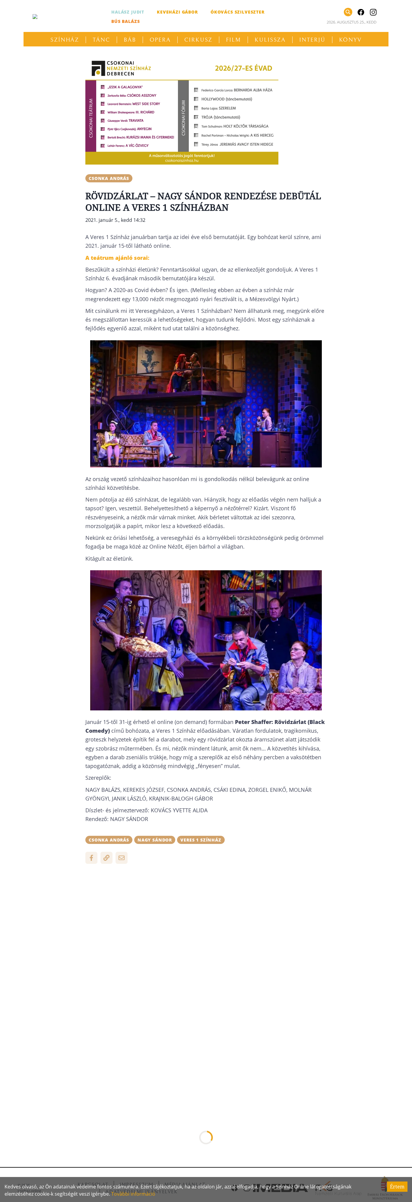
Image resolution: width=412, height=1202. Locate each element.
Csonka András (109, 178)
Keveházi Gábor (177, 12)
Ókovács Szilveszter (238, 12)
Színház (64, 39)
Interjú (312, 39)
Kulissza (270, 39)
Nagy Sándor (155, 840)
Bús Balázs (125, 21)
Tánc (101, 39)
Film (233, 39)
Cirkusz (198, 39)
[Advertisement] (206, 912)
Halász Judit (127, 12)
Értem (397, 1186)
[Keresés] (348, 12)
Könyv (350, 39)
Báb (130, 39)
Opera (160, 39)
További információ (133, 1194)
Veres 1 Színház (200, 840)
